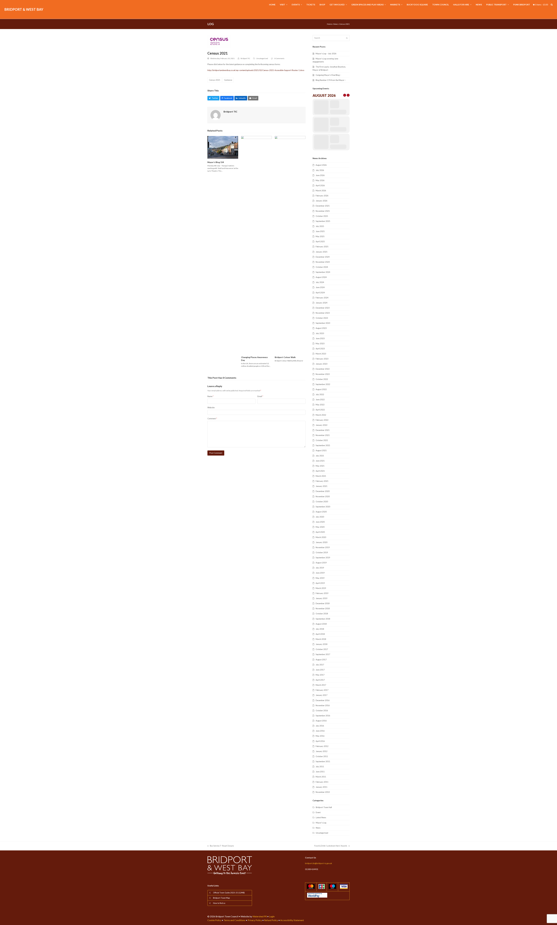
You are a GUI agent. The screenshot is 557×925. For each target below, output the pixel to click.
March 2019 (321, 588)
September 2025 (323, 221)
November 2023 (323, 313)
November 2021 (323, 435)
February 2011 (322, 782)
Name (210, 396)
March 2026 (321, 190)
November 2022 (323, 374)
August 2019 (321, 562)
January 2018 (321, 644)
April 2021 (320, 471)
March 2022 (321, 415)
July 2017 (320, 664)
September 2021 (323, 445)
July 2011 (320, 766)
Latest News (321, 817)
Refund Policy (271, 920)
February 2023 (322, 359)
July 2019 (320, 568)
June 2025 (320, 231)
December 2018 (323, 603)
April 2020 (320, 532)
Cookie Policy (214, 920)
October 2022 (322, 379)
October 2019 (322, 552)
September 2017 (323, 654)
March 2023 (321, 353)
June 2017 (320, 670)
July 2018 (320, 629)
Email (260, 396)
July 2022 (320, 394)
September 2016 (323, 715)
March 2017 (321, 685)
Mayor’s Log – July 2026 (326, 53)
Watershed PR (260, 916)
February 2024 (322, 297)
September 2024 (323, 272)
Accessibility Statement (292, 920)
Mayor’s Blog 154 (215, 162)
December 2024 (323, 257)
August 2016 (321, 721)
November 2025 (323, 211)
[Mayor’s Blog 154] (222, 147)
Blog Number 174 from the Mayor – (331, 80)
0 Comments (279, 58)
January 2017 (321, 695)
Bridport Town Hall (324, 807)
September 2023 (323, 323)
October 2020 (322, 501)
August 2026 (321, 165)
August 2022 (321, 389)
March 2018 (321, 639)
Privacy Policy (255, 920)
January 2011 (321, 787)
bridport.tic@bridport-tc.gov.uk (318, 863)
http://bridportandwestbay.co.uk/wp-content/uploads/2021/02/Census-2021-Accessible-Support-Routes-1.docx (255, 70)
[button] (552, 4)
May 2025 (320, 236)
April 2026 (320, 185)
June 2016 (320, 731)
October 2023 (322, 318)
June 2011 (320, 771)
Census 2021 (214, 80)
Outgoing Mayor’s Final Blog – (328, 75)
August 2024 (321, 277)
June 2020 (320, 522)
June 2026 (320, 175)
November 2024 (323, 262)
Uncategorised (262, 58)
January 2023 (321, 364)
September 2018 (323, 619)
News (335, 24)
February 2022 (322, 420)
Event (318, 812)
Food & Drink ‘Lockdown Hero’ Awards (330, 846)
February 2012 (322, 746)
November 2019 (323, 547)
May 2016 (320, 736)
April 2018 (320, 634)
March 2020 (321, 537)
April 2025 (320, 241)
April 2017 (320, 680)
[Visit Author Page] (215, 115)
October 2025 (322, 216)
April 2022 (320, 410)
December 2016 (323, 700)
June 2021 (320, 461)
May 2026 (320, 180)
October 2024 (322, 267)
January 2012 (321, 751)
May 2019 (320, 578)
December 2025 (323, 206)
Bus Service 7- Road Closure (220, 846)
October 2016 (322, 710)
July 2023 (320, 333)
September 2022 (323, 384)
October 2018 (322, 613)
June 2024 (320, 287)
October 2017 (322, 649)
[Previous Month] (344, 95)
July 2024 (320, 282)
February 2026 (322, 195)
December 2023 (323, 308)
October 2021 (322, 440)
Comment (212, 418)
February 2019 (322, 593)
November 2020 (323, 496)
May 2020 (320, 527)
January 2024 (321, 303)
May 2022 (320, 404)
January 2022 (321, 425)
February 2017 (322, 690)
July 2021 (320, 456)
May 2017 (320, 675)
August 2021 (321, 450)
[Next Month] (348, 95)
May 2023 (320, 343)
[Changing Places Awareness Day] (256, 245)
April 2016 (320, 741)
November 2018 (323, 608)
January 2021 (321, 486)
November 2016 (323, 705)
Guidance (228, 80)
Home (329, 24)
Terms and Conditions (234, 920)
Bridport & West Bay (23, 9)
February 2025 (322, 246)
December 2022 (323, 369)
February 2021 (322, 481)
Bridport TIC (245, 58)
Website (211, 407)
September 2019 (323, 557)
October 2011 (322, 756)
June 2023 (320, 338)
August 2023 (321, 328)
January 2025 (321, 252)
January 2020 (321, 542)
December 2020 (323, 491)
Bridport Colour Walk (285, 357)
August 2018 (321, 624)
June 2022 (320, 399)
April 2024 (320, 292)
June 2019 (320, 573)
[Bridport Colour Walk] (290, 245)
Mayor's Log (321, 823)
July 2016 (320, 726)
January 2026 (321, 201)
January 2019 (321, 598)
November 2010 (323, 792)
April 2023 (320, 348)
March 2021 (321, 476)
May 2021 (320, 466)
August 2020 (321, 512)
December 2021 (323, 430)
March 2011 (321, 777)
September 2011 (323, 761)
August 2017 (321, 659)
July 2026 (320, 170)
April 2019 (320, 583)
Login (272, 916)
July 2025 (320, 226)
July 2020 (320, 517)
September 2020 (323, 506)
